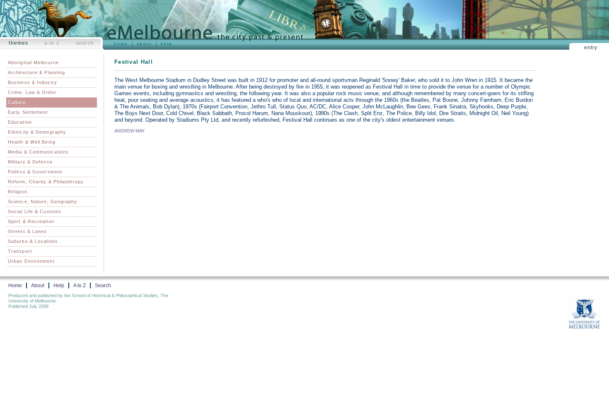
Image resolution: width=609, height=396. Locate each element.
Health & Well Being (32, 141)
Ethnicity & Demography (37, 132)
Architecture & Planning (36, 72)
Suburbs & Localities (33, 241)
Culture (17, 102)
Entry (591, 47)
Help (166, 43)
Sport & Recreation (31, 221)
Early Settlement (28, 112)
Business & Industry (32, 82)
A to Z (51, 43)
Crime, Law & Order (32, 92)
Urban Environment (31, 261)
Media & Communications (38, 151)
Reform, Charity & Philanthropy (46, 181)
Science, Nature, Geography (42, 201)
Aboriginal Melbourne (33, 62)
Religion (17, 191)
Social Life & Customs (34, 211)
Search (85, 43)
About (144, 43)
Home (121, 43)
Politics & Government (35, 171)
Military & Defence (30, 161)
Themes (18, 43)
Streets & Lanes (27, 231)
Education (20, 122)
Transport (20, 251)
